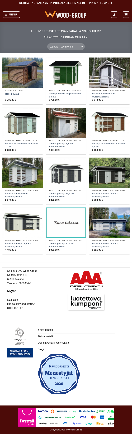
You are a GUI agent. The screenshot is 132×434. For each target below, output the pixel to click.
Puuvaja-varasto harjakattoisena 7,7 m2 (21, 145)
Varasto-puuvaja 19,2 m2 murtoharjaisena (105, 245)
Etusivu (37, 31)
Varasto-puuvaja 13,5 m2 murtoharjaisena (105, 195)
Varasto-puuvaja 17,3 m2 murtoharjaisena (61, 245)
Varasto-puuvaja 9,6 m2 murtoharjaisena (17, 195)
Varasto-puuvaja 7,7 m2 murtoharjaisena (61, 145)
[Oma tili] (114, 14)
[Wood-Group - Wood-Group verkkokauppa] (65, 14)
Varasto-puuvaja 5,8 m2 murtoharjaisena (104, 95)
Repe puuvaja (12, 93)
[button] (11, 14)
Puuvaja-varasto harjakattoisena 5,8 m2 (65, 95)
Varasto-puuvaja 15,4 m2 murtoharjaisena (18, 245)
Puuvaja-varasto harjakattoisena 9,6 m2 (108, 145)
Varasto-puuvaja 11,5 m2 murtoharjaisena (61, 195)
